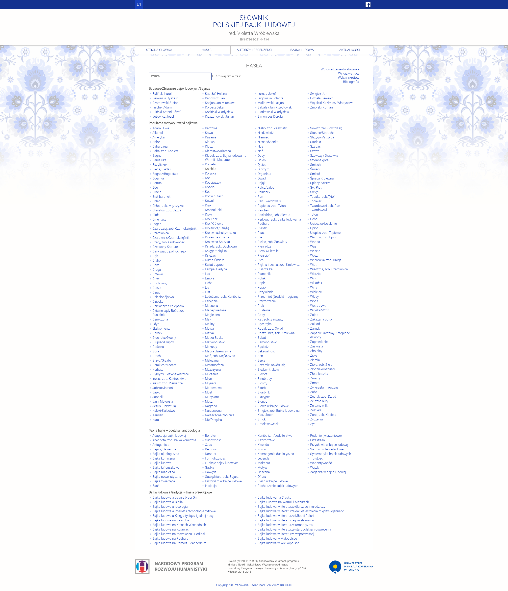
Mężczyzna (213, 369)
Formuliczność (215, 458)
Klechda (263, 444)
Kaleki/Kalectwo (163, 410)
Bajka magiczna (163, 472)
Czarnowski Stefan (165, 103)
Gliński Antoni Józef (166, 112)
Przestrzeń (317, 440)
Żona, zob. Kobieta (323, 415)
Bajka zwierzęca (163, 481)
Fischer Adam (162, 107)
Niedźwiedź (266, 132)
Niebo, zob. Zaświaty (272, 128)
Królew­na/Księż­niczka (220, 232)
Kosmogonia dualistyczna (276, 454)
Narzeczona (213, 410)
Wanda (315, 242)
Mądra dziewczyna (218, 351)
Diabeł (156, 260)
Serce (261, 360)
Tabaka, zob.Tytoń (323, 196)
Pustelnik (264, 310)
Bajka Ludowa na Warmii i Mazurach (283, 502)
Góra (155, 351)
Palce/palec (266, 187)
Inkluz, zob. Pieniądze (167, 383)
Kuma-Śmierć (214, 260)
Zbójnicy (316, 351)
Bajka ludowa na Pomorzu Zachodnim (179, 543)
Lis (207, 287)
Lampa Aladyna (216, 269)
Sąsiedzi (263, 346)
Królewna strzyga (217, 237)
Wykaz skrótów (348, 77)
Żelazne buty (319, 401)
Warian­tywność (321, 463)
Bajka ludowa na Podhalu (170, 538)
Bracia (156, 192)
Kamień (157, 415)
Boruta (157, 183)
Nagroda (211, 406)
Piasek (262, 228)
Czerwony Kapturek (165, 247)
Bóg (155, 187)
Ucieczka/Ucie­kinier (324, 223)
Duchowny (159, 283)
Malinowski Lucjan (271, 103)
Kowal (209, 201)
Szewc (314, 151)
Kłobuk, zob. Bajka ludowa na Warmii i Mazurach (225, 157)
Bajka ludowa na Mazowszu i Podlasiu (179, 534)
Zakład (315, 324)
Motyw (262, 467)
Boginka (158, 178)
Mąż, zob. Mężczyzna (220, 356)
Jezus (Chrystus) (164, 406)
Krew (208, 214)
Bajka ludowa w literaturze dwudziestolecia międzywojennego (301, 511)
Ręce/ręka (265, 324)
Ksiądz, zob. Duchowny (221, 246)
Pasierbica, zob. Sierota (274, 215)
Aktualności (349, 50)
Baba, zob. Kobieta (165, 151)
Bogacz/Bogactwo (165, 174)
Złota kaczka (319, 373)
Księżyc (210, 255)
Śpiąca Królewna (322, 178)
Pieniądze (264, 246)
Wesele (315, 251)
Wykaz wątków (348, 73)
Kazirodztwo (266, 440)
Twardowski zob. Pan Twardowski (325, 207)
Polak (262, 278)
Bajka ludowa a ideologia (170, 506)
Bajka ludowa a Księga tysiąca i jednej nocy (183, 515)
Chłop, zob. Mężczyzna (168, 205)
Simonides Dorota (270, 116)
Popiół (262, 287)
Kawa (209, 132)
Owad (262, 178)
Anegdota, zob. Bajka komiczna (174, 440)
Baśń (156, 486)
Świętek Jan (318, 93)
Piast (261, 232)
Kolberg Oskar (215, 107)
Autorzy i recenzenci (254, 50)
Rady (261, 315)
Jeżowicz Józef (163, 116)
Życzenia (316, 419)
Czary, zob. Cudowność (168, 242)
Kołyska (210, 173)
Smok (262, 419)
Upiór (314, 228)
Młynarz (210, 383)
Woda (314, 301)
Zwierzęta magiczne (324, 387)
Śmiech (315, 164)
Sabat (262, 337)
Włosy (314, 296)
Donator (210, 454)
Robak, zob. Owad (270, 328)
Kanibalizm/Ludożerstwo (275, 435)
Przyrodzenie (267, 301)
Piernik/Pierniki (268, 251)
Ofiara (262, 476)
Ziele (313, 355)
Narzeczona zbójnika (219, 415)
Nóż (260, 151)
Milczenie (211, 374)
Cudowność (213, 440)
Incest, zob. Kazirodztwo (169, 378)
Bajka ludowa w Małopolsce (277, 538)
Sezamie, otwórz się (271, 365)
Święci (314, 192)
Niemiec (263, 137)
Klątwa (210, 142)
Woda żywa (318, 305)
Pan (260, 196)
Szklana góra (319, 160)
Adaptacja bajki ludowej (169, 435)
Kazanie (210, 137)
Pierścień (264, 255)
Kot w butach (214, 196)
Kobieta (210, 164)
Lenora (210, 278)
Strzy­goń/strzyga (322, 137)
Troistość (316, 458)
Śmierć (315, 174)
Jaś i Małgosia (162, 401)
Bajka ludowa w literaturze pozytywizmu (286, 520)
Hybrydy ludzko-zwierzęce (170, 374)
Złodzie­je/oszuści (322, 369)
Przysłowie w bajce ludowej (329, 444)
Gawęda (210, 472)
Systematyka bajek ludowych (330, 454)
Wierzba (315, 274)
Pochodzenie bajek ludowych (278, 486)
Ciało (156, 215)
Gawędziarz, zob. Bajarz (222, 476)
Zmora (314, 383)
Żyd (313, 424)
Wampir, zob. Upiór (323, 237)
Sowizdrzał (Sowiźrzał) (326, 128)
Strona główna (159, 50)
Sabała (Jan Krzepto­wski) (275, 107)
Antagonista (160, 444)
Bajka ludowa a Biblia (167, 502)
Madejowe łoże (215, 310)
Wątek (314, 467)
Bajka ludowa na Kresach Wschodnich (179, 525)
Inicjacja (211, 486)
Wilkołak (316, 283)
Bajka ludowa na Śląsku (274, 497)
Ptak (261, 305)
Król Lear (211, 219)
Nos (260, 146)
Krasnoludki (213, 210)
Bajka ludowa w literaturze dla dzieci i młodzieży (291, 506)
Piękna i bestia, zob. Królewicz (279, 264)
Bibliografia (351, 82)
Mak (208, 319)
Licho (209, 283)
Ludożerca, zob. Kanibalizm (224, 296)
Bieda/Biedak (161, 169)
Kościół (210, 187)
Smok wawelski (268, 424)
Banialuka (159, 160)
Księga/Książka (216, 251)
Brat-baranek (161, 196)
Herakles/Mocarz (164, 365)
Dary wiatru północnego (169, 251)
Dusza (156, 288)
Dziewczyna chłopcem (168, 306)
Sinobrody (265, 378)
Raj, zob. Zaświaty (270, 319)
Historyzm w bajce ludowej (223, 481)
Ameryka (158, 137)
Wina (313, 287)
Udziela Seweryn (321, 98)
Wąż (313, 246)
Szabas (315, 146)
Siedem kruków (268, 369)
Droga (156, 269)
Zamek (315, 328)
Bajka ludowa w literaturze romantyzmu (285, 525)
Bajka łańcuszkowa (166, 467)
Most (208, 392)
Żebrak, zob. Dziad (323, 396)
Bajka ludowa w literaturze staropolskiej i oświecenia (294, 529)
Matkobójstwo (215, 342)
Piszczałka (265, 269)
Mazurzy (211, 346)
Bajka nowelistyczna (166, 476)
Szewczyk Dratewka (324, 155)
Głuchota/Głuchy (164, 337)
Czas (208, 444)
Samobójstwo (267, 342)
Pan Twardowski (269, 201)
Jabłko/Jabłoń (162, 388)
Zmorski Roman (321, 107)
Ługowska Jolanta (270, 98)
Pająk (262, 183)
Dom (155, 265)
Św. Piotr (316, 187)
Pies (261, 260)
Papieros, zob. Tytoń (272, 205)
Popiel (262, 283)
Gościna (158, 346)
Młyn (208, 378)
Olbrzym (263, 169)
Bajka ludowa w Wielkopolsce (278, 543)
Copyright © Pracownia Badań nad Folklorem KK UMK (254, 585)
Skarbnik (264, 392)
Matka (209, 333)
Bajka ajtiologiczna (165, 454)
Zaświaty (316, 346)
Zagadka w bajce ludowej (328, 472)
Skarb (262, 388)
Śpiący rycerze (320, 183)
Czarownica (160, 233)
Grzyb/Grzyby (161, 360)
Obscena (264, 472)
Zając (314, 315)
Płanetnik (264, 274)
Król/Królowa (214, 223)
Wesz (314, 255)
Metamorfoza (214, 365)
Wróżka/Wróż (319, 310)
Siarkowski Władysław (273, 112)
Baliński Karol (162, 93)
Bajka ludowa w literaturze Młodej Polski (286, 515)
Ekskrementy (161, 328)
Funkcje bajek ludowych (222, 463)
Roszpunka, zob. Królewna (276, 333)
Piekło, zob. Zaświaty (272, 242)
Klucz (209, 146)
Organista (264, 174)
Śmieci (315, 169)
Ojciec (262, 164)
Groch (156, 356)
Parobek (263, 210)
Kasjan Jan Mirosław (220, 103)
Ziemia (315, 360)
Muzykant (212, 397)
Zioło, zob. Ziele (321, 364)
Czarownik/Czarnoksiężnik (171, 237)
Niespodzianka (268, 142)
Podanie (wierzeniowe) (326, 435)
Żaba (314, 392)
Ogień (262, 160)
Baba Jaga (160, 146)
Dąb (155, 256)
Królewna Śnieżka (217, 242)
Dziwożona (160, 319)
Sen (260, 356)
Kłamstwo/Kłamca (218, 151)
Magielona (212, 315)
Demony (211, 449)
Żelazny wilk (319, 405)
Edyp (155, 324)
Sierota (262, 374)
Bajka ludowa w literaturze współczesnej (286, 534)
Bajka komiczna (163, 458)
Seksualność (266, 351)
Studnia (315, 142)
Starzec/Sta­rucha (322, 132)
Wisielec (316, 292)
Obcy (261, 155)
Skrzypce (264, 397)
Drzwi (156, 278)
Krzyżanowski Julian (219, 116)
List (207, 292)
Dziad (156, 292)
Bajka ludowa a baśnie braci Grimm (177, 497)
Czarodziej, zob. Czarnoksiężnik (174, 228)
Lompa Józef (267, 93)
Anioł (156, 142)
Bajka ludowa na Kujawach (171, 529)
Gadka (209, 467)
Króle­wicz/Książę (217, 228)
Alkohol (157, 132)
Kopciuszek (213, 182)
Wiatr (314, 264)
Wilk (313, 278)
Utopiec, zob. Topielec (325, 232)
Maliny (210, 324)
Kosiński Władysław (219, 112)
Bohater (210, 435)
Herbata (158, 369)
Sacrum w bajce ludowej (327, 449)
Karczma (211, 128)
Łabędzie (211, 301)
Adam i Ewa (160, 128)
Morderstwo (213, 388)
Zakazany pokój (321, 319)
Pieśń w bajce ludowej (273, 481)
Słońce (262, 401)
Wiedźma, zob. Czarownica (329, 269)
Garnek (157, 333)
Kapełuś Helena (216, 93)
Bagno (157, 155)
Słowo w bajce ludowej (274, 406)
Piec (261, 237)
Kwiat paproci (214, 264)
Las (207, 274)
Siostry (262, 383)
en (139, 4)
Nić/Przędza (213, 419)
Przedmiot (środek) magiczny (278, 296)
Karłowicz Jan (215, 98)
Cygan (156, 224)
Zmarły (315, 378)
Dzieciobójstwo (163, 297)
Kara (155, 419)
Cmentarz (159, 219)
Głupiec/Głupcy (163, 342)
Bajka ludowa (302, 50)
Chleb (156, 201)
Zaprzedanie (319, 342)
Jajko (156, 392)
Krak (208, 205)
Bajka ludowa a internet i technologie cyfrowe (184, 511)
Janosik (158, 397)
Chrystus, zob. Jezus (166, 210)
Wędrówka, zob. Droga (326, 260)
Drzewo (157, 274)
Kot (207, 191)
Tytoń (314, 214)
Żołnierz (315, 410)
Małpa (209, 328)
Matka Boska (214, 337)
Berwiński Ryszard (165, 98)
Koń (208, 178)
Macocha (211, 305)
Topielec (316, 201)
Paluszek (264, 192)
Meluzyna (212, 360)
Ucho (314, 219)
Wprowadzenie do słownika (340, 69)
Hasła (207, 50)
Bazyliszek (159, 164)
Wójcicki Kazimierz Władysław (331, 103)
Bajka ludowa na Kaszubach (172, 520)
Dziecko (158, 301)
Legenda (263, 458)
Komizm (263, 449)
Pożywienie (265, 292)
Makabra (264, 463)
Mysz (209, 401)
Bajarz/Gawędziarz (165, 449)
